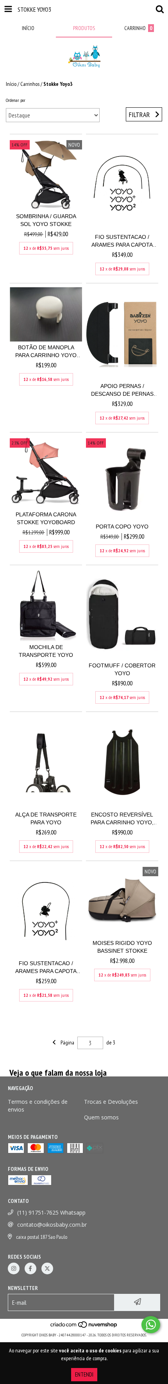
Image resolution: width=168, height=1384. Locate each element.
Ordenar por (15, 100)
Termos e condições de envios (38, 1105)
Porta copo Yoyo (122, 526)
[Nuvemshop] (84, 1327)
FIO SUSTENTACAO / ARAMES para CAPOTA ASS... (122, 241)
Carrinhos (29, 83)
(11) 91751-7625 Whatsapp (51, 1212)
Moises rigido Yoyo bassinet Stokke (122, 947)
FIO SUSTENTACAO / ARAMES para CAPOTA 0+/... (46, 967)
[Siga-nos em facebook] (30, 1268)
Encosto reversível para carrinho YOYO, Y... (122, 818)
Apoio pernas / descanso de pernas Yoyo (122, 390)
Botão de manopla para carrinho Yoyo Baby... (46, 351)
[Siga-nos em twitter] (47, 1268)
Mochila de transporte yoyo (46, 651)
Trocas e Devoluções (111, 1101)
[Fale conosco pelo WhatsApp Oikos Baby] (150, 1324)
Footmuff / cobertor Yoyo (122, 669)
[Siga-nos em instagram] (14, 1268)
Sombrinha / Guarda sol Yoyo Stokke (46, 220)
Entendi (84, 1374)
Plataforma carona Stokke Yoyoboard (46, 518)
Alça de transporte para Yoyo (46, 818)
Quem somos (101, 1117)
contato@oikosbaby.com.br (52, 1224)
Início (11, 83)
